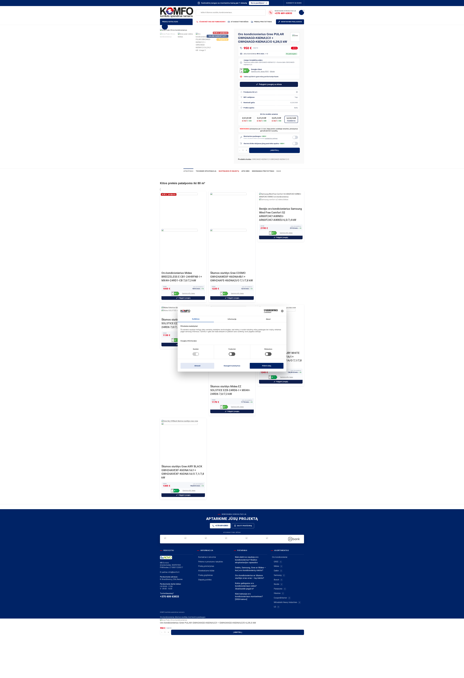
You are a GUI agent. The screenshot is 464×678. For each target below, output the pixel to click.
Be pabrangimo (291, 54)
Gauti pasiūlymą (244, 526)
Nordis (276, 584)
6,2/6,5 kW (291, 119)
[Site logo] (176, 12)
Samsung (278, 575)
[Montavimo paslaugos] (295, 137)
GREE (276, 562)
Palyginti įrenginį (184, 298)
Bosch (276, 580)
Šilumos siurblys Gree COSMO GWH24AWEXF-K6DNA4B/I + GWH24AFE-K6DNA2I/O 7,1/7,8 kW (231, 276)
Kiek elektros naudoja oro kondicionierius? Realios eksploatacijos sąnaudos (246, 560)
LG (275, 607)
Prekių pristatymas (206, 566)
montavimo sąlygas (271, 138)
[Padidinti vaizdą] (165, 27)
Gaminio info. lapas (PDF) (260, 71)
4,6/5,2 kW (276, 119)
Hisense (277, 593)
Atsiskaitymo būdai (206, 570)
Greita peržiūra (164, 268)
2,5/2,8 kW (247, 119)
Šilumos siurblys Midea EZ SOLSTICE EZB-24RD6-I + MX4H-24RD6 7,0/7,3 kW (230, 390)
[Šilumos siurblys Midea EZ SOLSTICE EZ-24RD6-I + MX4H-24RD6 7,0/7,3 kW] (174, 307)
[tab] (188, 171)
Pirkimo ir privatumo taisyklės (210, 562)
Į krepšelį (274, 150)
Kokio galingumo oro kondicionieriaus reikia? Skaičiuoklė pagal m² (246, 586)
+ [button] (280, 562)
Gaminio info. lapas (188, 293)
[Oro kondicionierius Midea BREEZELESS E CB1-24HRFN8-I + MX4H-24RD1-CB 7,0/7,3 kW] (179, 211)
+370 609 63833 (221, 526)
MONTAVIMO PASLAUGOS (291, 22)
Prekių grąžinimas (205, 575)
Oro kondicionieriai (279, 557)
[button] (245, 70)
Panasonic (278, 589)
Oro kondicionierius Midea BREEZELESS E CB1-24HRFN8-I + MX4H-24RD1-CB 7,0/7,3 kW (181, 276)
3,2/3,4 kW (261, 119)
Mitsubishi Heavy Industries (285, 602)
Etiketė (272, 71)
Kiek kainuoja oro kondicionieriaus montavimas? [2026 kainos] (249, 596)
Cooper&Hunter (280, 598)
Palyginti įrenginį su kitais (270, 84)
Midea (276, 566)
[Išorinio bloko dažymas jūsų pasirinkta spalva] (295, 143)
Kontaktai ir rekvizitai (207, 557)
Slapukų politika (204, 580)
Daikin (276, 570)
